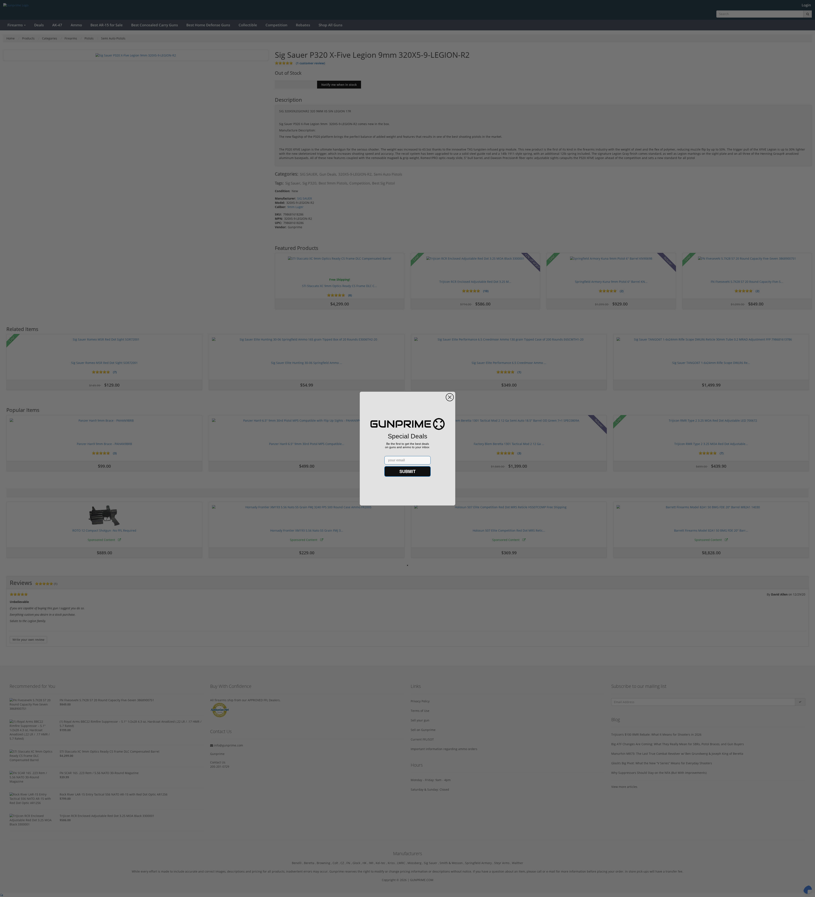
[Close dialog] (450, 397)
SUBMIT (407, 471)
